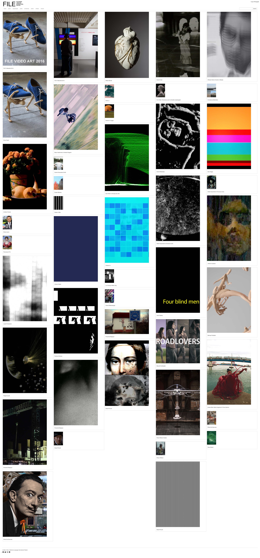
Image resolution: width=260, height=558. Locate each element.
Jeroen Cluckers (212, 263)
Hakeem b (108, 265)
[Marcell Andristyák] (181, 341)
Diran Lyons (6, 232)
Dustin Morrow (58, 192)
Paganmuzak (6, 395)
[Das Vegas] (232, 136)
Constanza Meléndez (213, 100)
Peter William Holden (162, 438)
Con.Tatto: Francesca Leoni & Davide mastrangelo (169, 100)
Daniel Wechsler (161, 171)
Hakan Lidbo (58, 212)
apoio (9, 8)
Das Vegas (210, 171)
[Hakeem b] (130, 230)
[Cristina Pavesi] (28, 176)
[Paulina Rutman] (79, 320)
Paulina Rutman (58, 356)
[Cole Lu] (130, 91)
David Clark (159, 80)
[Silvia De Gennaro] (232, 418)
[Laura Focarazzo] (28, 288)
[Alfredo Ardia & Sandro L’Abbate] (232, 44)
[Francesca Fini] (28, 242)
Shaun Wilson (160, 458)
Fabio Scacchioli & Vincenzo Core (165, 243)
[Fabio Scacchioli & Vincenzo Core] (181, 208)
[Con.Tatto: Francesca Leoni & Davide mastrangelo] (181, 90)
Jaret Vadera (160, 315)
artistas (37, 8)
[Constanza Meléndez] (232, 90)
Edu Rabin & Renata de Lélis (113, 193)
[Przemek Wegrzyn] (28, 432)
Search (254, 8)
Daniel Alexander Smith (60, 172)
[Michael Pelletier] (232, 300)
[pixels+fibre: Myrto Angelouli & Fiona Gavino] (232, 372)
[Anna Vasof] (28, 105)
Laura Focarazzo (7, 324)
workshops (26, 8)
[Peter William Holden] (181, 402)
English (252, 1)
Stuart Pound (58, 448)
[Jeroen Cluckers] (232, 228)
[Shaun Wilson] (181, 448)
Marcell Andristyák (161, 366)
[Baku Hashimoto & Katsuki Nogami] (79, 117)
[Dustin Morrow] (79, 183)
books (32, 8)
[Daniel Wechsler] (181, 136)
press (21, 8)
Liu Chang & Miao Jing (111, 285)
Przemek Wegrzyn (7, 467)
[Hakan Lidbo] (79, 203)
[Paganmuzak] (28, 360)
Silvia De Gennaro (212, 427)
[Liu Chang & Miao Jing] (130, 276)
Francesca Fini (7, 252)
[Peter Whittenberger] (130, 296)
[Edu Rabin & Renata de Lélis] (130, 157)
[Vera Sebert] (232, 438)
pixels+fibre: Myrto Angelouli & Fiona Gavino (218, 407)
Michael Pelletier (212, 335)
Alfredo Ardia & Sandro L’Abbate (215, 80)
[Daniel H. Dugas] (130, 111)
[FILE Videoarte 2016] (28, 39)
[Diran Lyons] (28, 222)
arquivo (42, 8)
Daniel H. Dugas (110, 120)
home (5, 8)
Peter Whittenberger (110, 305)
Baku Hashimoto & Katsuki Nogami (63, 152)
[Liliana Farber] (79, 249)
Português (256, 1)
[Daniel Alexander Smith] (79, 163)
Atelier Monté (109, 80)
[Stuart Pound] (79, 438)
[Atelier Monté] (130, 45)
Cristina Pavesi (7, 212)
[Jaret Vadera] (181, 280)
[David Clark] (181, 44)
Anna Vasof (6, 140)
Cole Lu (107, 100)
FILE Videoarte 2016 (8, 68)
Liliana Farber (58, 284)
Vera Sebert (210, 447)
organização (15, 8)
